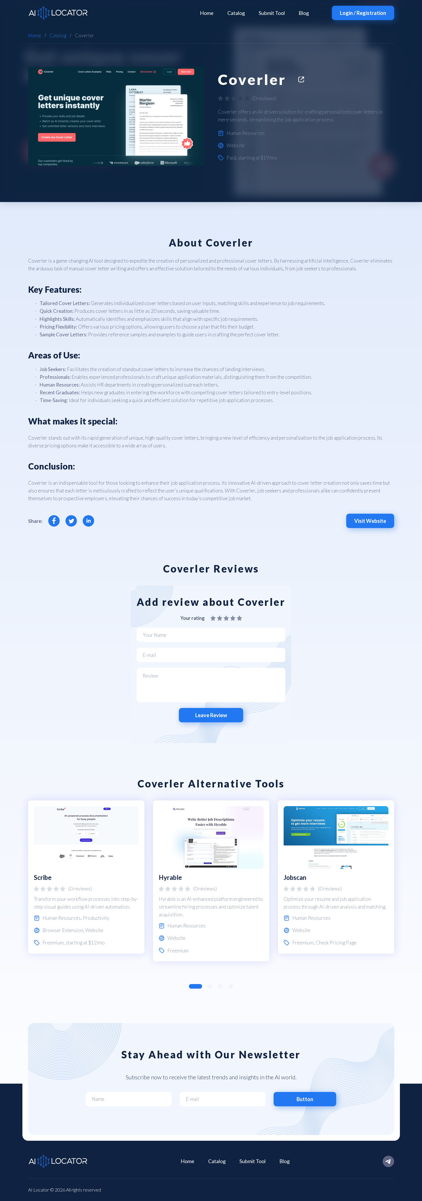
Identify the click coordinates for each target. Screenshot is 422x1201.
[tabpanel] (86, 877)
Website (236, 145)
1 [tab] (195, 986)
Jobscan (295, 877)
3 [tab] (220, 986)
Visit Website (370, 521)
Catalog (236, 13)
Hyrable (170, 877)
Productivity (96, 918)
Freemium (53, 943)
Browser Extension (62, 930)
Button (305, 1099)
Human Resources (246, 133)
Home (207, 13)
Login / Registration (363, 13)
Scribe (43, 877)
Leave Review (211, 715)
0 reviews (264, 98)
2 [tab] (210, 986)
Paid (231, 158)
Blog (304, 13)
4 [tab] (231, 986)
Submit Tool (272, 13)
